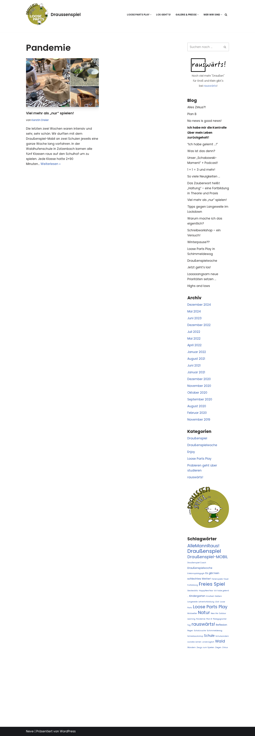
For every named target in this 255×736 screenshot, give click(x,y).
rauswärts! (195, 477)
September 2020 (199, 399)
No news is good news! (204, 121)
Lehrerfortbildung (206, 601)
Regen (190, 630)
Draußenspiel (197, 438)
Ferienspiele (217, 579)
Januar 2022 (196, 352)
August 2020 (196, 406)
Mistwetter (192, 613)
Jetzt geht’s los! (199, 267)
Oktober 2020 (197, 393)
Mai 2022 (194, 338)
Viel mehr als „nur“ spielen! (50, 113)
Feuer (226, 579)
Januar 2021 (196, 372)
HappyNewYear (206, 590)
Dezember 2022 (199, 325)
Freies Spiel (212, 584)
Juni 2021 (194, 365)
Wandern (191, 647)
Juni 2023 (194, 318)
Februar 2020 (197, 413)
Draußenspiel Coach (196, 562)
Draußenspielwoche (202, 261)
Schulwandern (222, 636)
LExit (217, 601)
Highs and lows (198, 286)
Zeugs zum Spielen (205, 647)
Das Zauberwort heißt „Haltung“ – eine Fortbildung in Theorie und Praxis (208, 188)
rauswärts (210, 86)
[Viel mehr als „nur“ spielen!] (62, 82)
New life (214, 613)
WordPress (68, 731)
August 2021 (196, 359)
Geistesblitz (192, 590)
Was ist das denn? (201, 151)
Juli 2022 (193, 332)
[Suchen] (226, 14)
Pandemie (200, 619)
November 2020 (199, 386)
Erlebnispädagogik (196, 573)
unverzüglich (208, 642)
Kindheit (210, 596)
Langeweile (192, 601)
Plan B (191, 114)
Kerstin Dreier (40, 120)
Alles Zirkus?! (196, 107)
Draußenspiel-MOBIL (207, 557)
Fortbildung (192, 585)
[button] (150, 14)
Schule (209, 635)
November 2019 (198, 419)
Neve (30, 731)
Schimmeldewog (214, 630)
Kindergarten (197, 596)
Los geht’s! (163, 14)
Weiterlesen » (51, 164)
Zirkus (225, 647)
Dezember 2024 (199, 305)
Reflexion (221, 625)
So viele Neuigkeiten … (203, 176)
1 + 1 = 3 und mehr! (201, 170)
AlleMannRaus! (203, 546)
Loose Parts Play (199, 459)
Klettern (218, 596)
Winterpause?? (198, 242)
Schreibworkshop (195, 636)
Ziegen (218, 647)
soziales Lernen (194, 642)
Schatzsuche (200, 630)
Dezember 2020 (199, 379)
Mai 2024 (194, 311)
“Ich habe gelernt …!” (202, 144)
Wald (220, 641)
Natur (204, 612)
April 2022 (194, 345)
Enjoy (191, 452)
